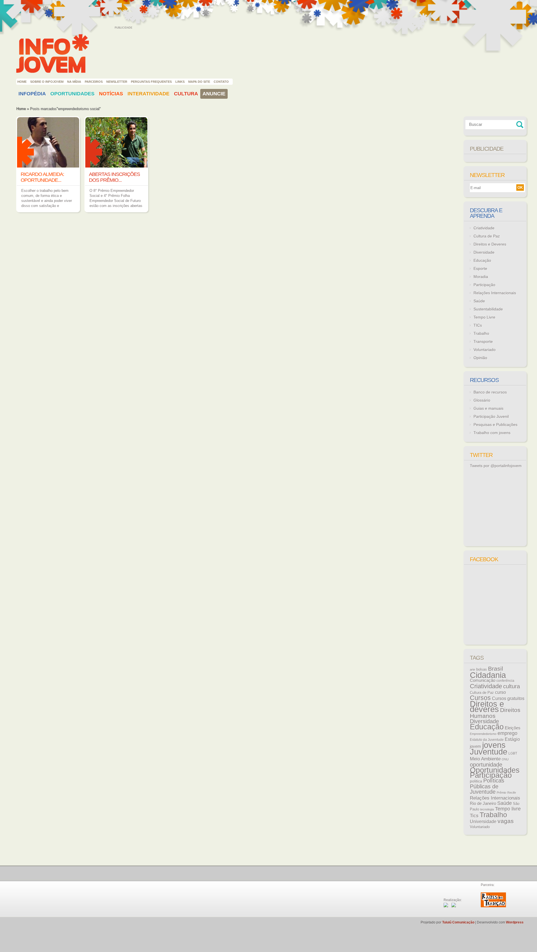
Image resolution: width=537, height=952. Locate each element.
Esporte (480, 268)
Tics (474, 815)
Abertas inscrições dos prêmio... (114, 177)
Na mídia (74, 81)
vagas (506, 821)
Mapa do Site (199, 81)
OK (520, 187)
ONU (505, 759)
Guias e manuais (488, 408)
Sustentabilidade (488, 309)
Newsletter (116, 81)
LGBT (512, 753)
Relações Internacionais (495, 293)
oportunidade (486, 765)
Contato (221, 81)
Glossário (482, 400)
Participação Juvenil (491, 416)
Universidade (483, 821)
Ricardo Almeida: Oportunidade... (42, 177)
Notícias (111, 93)
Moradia (481, 276)
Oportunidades (72, 93)
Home (22, 81)
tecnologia (487, 809)
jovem (475, 746)
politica (476, 781)
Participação (484, 284)
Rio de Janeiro (483, 803)
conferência (505, 681)
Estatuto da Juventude (487, 740)
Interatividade (148, 93)
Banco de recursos (490, 392)
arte (472, 669)
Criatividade (484, 228)
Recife (511, 792)
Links (180, 81)
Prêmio (501, 792)
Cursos (480, 697)
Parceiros (94, 81)
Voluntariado (485, 349)
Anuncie (213, 93)
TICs (478, 325)
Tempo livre (508, 809)
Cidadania (488, 675)
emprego (507, 733)
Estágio (512, 739)
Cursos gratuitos (508, 698)
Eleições (512, 727)
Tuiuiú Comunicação (458, 922)
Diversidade (484, 252)
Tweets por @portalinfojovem (496, 465)
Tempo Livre (484, 317)
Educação (482, 260)
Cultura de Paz (487, 236)
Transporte (483, 341)
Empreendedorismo (483, 734)
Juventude (488, 751)
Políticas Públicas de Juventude (487, 786)
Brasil (495, 668)
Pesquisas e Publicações (495, 424)
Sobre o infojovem (46, 81)
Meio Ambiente (485, 759)
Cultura (186, 93)
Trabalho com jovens (492, 432)
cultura (511, 686)
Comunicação (482, 680)
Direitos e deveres (487, 706)
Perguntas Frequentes (151, 81)
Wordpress (515, 922)
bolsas (481, 669)
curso (500, 692)
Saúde (479, 301)
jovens (494, 745)
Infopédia (32, 93)
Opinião (480, 357)
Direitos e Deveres (490, 244)
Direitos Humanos (495, 713)
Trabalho (481, 333)
